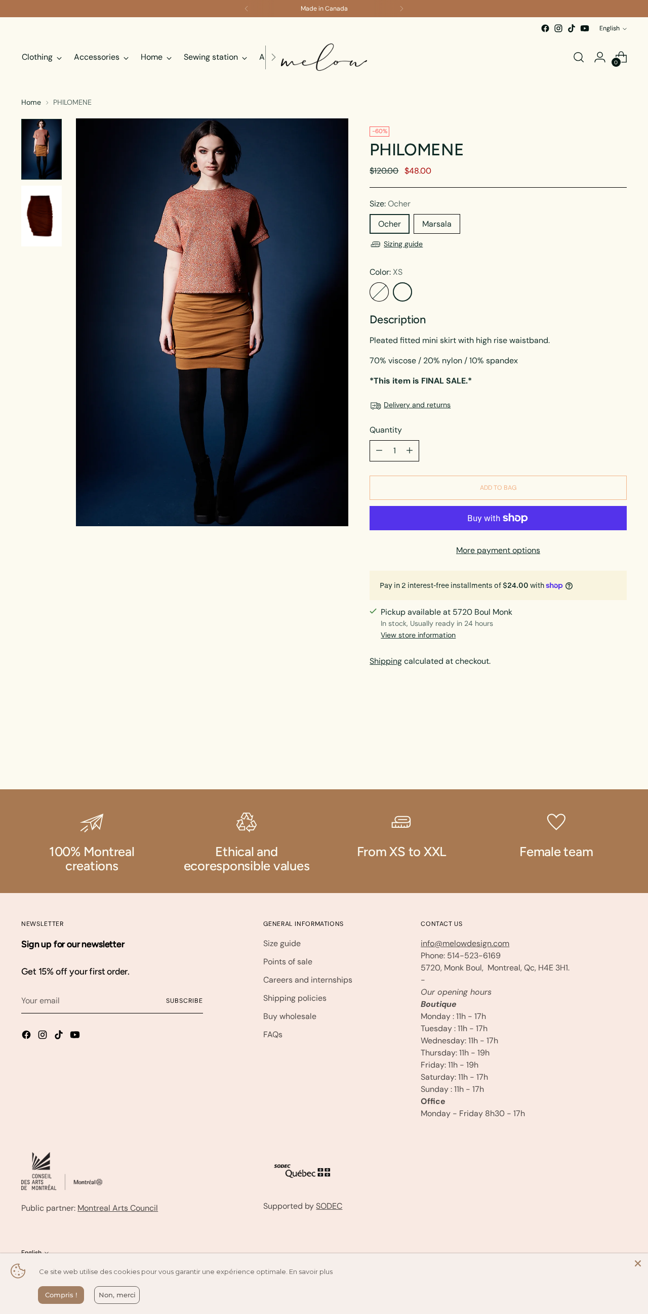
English (609, 28)
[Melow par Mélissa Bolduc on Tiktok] (571, 28)
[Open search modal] (579, 57)
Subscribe (184, 1001)
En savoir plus (311, 1271)
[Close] (638, 1263)
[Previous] (246, 8)
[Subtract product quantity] (379, 451)
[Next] (401, 8)
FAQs (272, 1034)
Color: (386, 272)
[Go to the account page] (600, 57)
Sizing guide (403, 243)
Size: (390, 203)
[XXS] (379, 292)
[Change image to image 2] (41, 216)
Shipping (386, 661)
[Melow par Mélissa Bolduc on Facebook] (545, 28)
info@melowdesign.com (465, 943)
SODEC (329, 1206)
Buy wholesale (289, 1016)
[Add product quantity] (409, 451)
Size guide (282, 943)
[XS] (402, 292)
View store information (418, 635)
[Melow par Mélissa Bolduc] (324, 57)
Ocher (389, 224)
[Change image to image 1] (41, 149)
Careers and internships (307, 979)
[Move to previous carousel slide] (594, 755)
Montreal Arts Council (117, 1208)
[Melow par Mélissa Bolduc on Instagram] (558, 28)
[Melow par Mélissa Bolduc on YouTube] (584, 28)
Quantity (386, 430)
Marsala (437, 224)
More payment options (498, 550)
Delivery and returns (417, 404)
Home (31, 102)
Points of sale (287, 961)
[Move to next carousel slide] (618, 754)
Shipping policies (295, 998)
